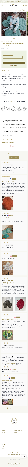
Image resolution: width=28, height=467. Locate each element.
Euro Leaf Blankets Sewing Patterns (20, 10)
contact (4, 436)
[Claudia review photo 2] (20, 304)
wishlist (16, 440)
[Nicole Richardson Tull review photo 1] (7, 334)
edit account (17, 438)
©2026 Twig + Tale (14, 464)
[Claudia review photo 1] (7, 304)
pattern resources (6, 446)
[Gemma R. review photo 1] (7, 232)
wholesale (4, 434)
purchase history (18, 434)
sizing (3, 430)
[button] (4, 45)
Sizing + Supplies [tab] (6, 139)
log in (15, 432)
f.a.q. (3, 432)
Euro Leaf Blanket (8, 54)
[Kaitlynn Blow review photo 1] (7, 203)
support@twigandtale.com (9, 363)
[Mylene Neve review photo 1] (7, 402)
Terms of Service (18, 463)
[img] (14, 163)
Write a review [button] (14, 157)
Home (2, 10)
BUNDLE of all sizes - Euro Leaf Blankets (12, 57)
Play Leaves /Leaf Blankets (9, 10)
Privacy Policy (10, 463)
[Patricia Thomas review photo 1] (7, 267)
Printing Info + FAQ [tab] (7, 142)
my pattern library (18, 436)
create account (18, 430)
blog (3, 448)
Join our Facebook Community (14, 454)
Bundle (11, 101)
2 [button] (10, 408)
